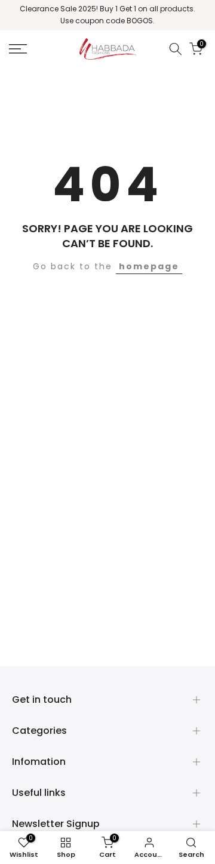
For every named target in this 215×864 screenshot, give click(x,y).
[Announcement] (107, 15)
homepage (149, 266)
